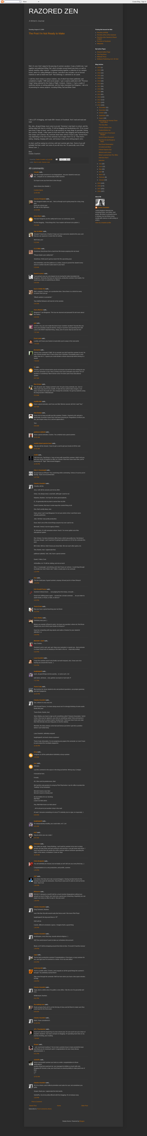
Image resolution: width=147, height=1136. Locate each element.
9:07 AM (36, 838)
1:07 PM (36, 477)
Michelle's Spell (39, 641)
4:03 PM (36, 962)
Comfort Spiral (38, 190)
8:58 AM (36, 1011)
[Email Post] (56, 159)
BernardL (37, 350)
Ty (34, 367)
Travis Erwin (38, 606)
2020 (99, 78)
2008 (99, 186)
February (102, 177)
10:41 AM (37, 448)
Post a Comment (37, 1101)
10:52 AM (37, 1076)
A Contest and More (105, 147)
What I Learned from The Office (108, 155)
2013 (99, 97)
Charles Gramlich (39, 483)
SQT (35, 876)
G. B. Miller (37, 248)
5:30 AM (36, 282)
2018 (99, 83)
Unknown (37, 844)
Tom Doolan (38, 413)
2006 (99, 191)
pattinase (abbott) (39, 432)
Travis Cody (38, 686)
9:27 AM (36, 407)
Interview (101, 160)
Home (59, 1105)
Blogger (81, 1121)
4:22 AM (36, 225)
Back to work (37, 162)
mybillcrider (38, 401)
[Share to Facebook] (67, 159)
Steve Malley (38, 618)
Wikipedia (100, 43)
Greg (35, 752)
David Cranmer (39, 273)
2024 (99, 67)
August (101, 118)
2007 (99, 188)
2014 (99, 94)
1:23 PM (36, 571)
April (100, 172)
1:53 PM (36, 583)
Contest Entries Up (104, 130)
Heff (35, 832)
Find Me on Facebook (104, 41)
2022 (99, 73)
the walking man (39, 1004)
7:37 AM (36, 332)
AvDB (36, 455)
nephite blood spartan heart (43, 443)
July (100, 164)
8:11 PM (36, 998)
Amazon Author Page (103, 52)
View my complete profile (103, 222)
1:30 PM (36, 885)
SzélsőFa (37, 1060)
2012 (99, 100)
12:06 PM (37, 464)
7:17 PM (36, 680)
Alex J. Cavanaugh (40, 470)
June (100, 166)
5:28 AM (36, 267)
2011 (99, 102)
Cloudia (36, 172)
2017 (99, 86)
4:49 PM (36, 635)
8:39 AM (36, 815)
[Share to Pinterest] (69, 159)
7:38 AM (36, 1038)
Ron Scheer (38, 384)
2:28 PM (36, 1097)
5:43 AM (36, 757)
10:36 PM (37, 746)
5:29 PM (36, 652)
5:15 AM (36, 242)
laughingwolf (38, 671)
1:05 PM (36, 870)
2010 (99, 105)
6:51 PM (36, 1053)
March (101, 174)
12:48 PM (37, 1023)
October (101, 113)
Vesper (36, 1044)
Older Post (84, 1105)
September (102, 115)
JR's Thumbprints (39, 1029)
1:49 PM (36, 948)
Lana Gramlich (38, 658)
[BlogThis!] (62, 159)
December (102, 107)
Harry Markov (38, 310)
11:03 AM (37, 855)
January (101, 180)
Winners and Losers (105, 152)
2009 (99, 183)
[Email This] (60, 159)
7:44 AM (36, 344)
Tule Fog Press (101, 54)
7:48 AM (36, 361)
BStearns (37, 891)
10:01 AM (37, 437)
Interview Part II (103, 157)
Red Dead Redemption (106, 144)
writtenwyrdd (38, 968)
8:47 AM (36, 378)
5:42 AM (36, 303)
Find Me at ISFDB (102, 32)
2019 (99, 81)
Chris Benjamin (39, 861)
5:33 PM (36, 665)
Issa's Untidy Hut (39, 289)
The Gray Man (103, 125)
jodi (35, 323)
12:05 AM (37, 193)
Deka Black (37, 216)
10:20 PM (37, 694)
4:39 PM (36, 981)
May (100, 169)
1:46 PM (36, 927)
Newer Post (33, 1105)
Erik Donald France (40, 589)
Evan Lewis (37, 338)
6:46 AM (36, 317)
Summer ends (46, 162)
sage (35, 955)
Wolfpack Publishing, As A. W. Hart (107, 59)
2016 (99, 89)
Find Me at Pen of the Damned (106, 35)
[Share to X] (65, 159)
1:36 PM (36, 900)
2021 (99, 75)
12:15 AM (37, 210)
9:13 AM (36, 395)
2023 (99, 70)
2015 (99, 91)
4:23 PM (36, 611)
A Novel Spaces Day (105, 127)
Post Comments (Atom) (44, 1109)
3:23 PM (36, 600)
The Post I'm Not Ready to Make (47, 33)
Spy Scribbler (38, 231)
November (102, 110)
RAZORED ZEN (53, 11)
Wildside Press (101, 57)
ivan (35, 763)
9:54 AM (36, 426)
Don (35, 578)
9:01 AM (36, 826)
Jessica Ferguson (40, 199)
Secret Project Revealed (106, 137)
